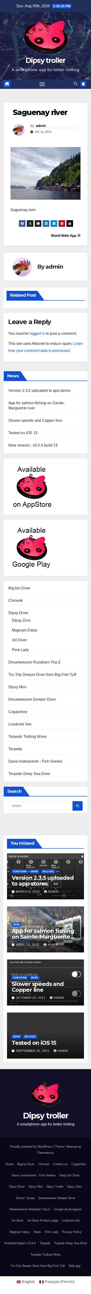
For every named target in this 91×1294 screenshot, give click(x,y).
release (48, 871)
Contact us (60, 1164)
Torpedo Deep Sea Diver (29, 774)
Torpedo (15, 749)
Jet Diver (19, 640)
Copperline (17, 712)
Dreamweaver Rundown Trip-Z (34, 662)
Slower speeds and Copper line (35, 420)
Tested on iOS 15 (23, 433)
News (34, 871)
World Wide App (64, 236)
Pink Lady (20, 650)
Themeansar (45, 1152)
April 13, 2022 (28, 944)
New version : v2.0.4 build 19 (33, 445)
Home (10, 1164)
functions (20, 871)
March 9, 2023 (28, 891)
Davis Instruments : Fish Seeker (35, 761)
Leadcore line (20, 724)
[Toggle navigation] (42, 84)
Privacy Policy (72, 1232)
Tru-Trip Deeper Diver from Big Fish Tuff (42, 675)
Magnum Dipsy (24, 630)
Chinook (15, 600)
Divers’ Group (25, 1198)
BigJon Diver (19, 588)
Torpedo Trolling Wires (27, 737)
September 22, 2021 (33, 1051)
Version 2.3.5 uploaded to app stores (39, 391)
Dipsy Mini (17, 687)
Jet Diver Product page (42, 1220)
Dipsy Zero (21, 620)
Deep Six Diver (69, 1175)
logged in (37, 333)
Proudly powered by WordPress (31, 1146)
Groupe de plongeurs (68, 1209)
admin (41, 126)
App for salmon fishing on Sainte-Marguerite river (43, 936)
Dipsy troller (46, 60)
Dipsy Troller (54, 1186)
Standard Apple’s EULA (20, 1243)
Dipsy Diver (18, 613)
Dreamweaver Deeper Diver (32, 699)
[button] (75, 84)
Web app (74, 1266)
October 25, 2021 (31, 997)
